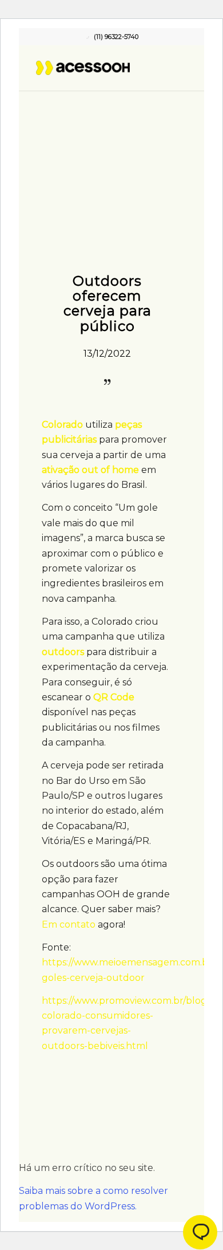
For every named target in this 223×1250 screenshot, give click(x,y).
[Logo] (95, 67)
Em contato (68, 924)
